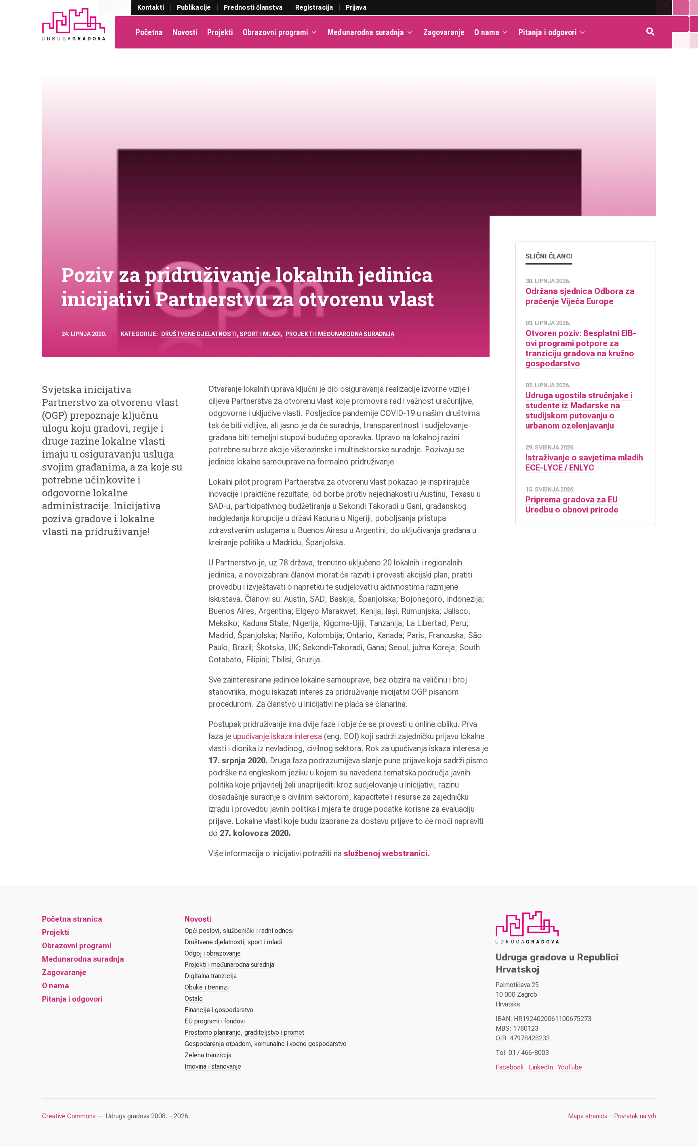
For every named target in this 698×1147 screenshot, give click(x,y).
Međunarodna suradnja (366, 32)
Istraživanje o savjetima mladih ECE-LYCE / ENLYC (584, 463)
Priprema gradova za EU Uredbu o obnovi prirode (572, 505)
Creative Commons (69, 1116)
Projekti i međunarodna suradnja (340, 334)
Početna (149, 32)
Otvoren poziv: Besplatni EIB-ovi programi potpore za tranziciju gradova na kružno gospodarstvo (581, 348)
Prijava (356, 7)
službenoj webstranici (385, 853)
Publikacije (194, 7)
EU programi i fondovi (215, 1021)
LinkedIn (541, 1067)
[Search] (651, 32)
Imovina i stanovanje (213, 1066)
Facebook (510, 1067)
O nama (486, 32)
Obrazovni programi (275, 32)
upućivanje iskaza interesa (277, 736)
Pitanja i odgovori (548, 32)
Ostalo (194, 998)
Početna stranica (72, 919)
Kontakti (150, 7)
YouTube (570, 1067)
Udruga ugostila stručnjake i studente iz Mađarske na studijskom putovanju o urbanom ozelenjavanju (579, 411)
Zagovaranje (444, 32)
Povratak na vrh (635, 1116)
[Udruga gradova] (73, 24)
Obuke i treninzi (207, 987)
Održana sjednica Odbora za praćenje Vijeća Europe (580, 296)
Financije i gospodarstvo (219, 1010)
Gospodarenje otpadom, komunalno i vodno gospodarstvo (266, 1044)
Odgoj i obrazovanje (213, 953)
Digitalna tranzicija (211, 976)
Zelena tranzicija (208, 1055)
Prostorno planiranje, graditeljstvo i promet (244, 1032)
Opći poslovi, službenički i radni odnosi (239, 931)
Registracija (314, 7)
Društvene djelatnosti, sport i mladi (221, 334)
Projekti (220, 32)
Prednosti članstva (253, 7)
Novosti (185, 32)
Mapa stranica (588, 1116)
